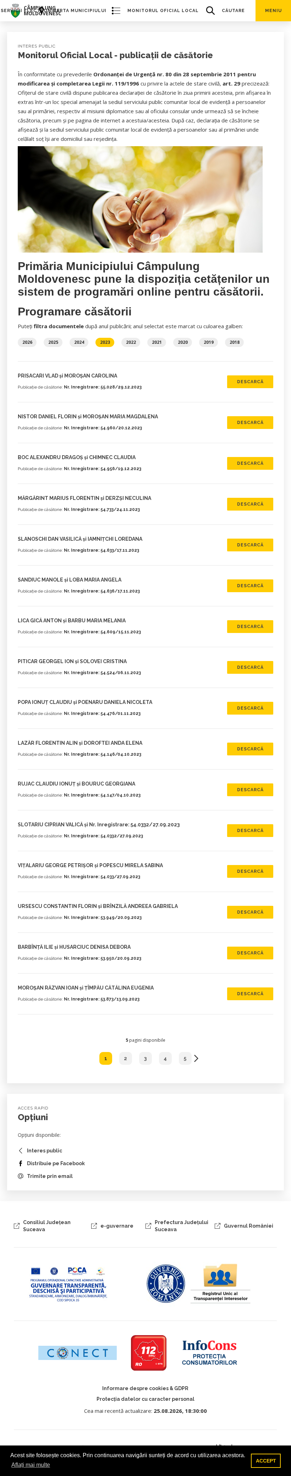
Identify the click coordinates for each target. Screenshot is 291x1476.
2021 (157, 342)
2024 (79, 342)
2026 (27, 342)
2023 (105, 342)
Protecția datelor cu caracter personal (145, 1399)
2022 (131, 342)
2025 (53, 342)
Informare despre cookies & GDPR (145, 1388)
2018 (235, 342)
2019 (209, 342)
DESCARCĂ (250, 381)
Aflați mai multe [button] (30, 1465)
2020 (183, 342)
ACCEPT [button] (266, 1461)
